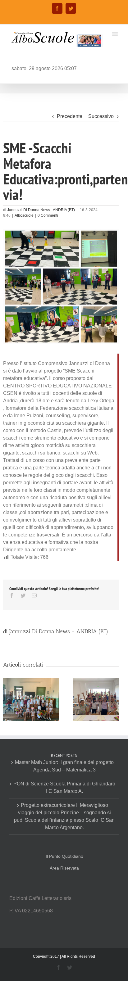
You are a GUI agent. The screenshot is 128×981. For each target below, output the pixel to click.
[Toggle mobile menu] (115, 34)
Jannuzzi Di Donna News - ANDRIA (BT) (41, 210)
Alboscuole (24, 215)
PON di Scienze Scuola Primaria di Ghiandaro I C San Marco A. (64, 787)
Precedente (69, 116)
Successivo (101, 116)
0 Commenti (48, 215)
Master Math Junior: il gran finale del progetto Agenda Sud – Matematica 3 (64, 766)
